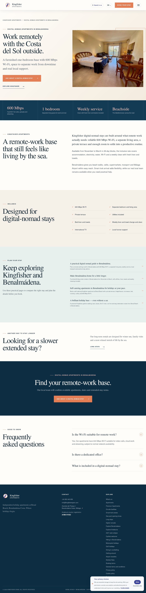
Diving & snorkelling (112, 550)
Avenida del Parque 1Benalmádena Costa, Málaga (72, 507)
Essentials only (137, 586)
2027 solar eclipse (112, 533)
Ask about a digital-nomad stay (22, 78)
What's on (109, 499)
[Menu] (138, 5)
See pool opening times (113, 516)
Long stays (97, 346)
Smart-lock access (112, 513)
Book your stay (124, 5)
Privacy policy (110, 570)
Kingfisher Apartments (12, 20)
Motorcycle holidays (112, 543)
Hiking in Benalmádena (113, 540)
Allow (137, 582)
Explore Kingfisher (13, 86)
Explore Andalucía (112, 529)
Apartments (109, 502)
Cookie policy (110, 573)
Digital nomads (111, 523)
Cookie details (125, 588)
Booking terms (110, 563)
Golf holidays (110, 546)
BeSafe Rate (110, 560)
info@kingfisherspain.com (70, 502)
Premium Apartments (113, 506)
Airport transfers (111, 556)
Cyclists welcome (111, 536)
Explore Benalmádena (113, 526)
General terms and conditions (115, 567)
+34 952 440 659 (67, 499)
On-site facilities (111, 509)
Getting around (111, 553)
